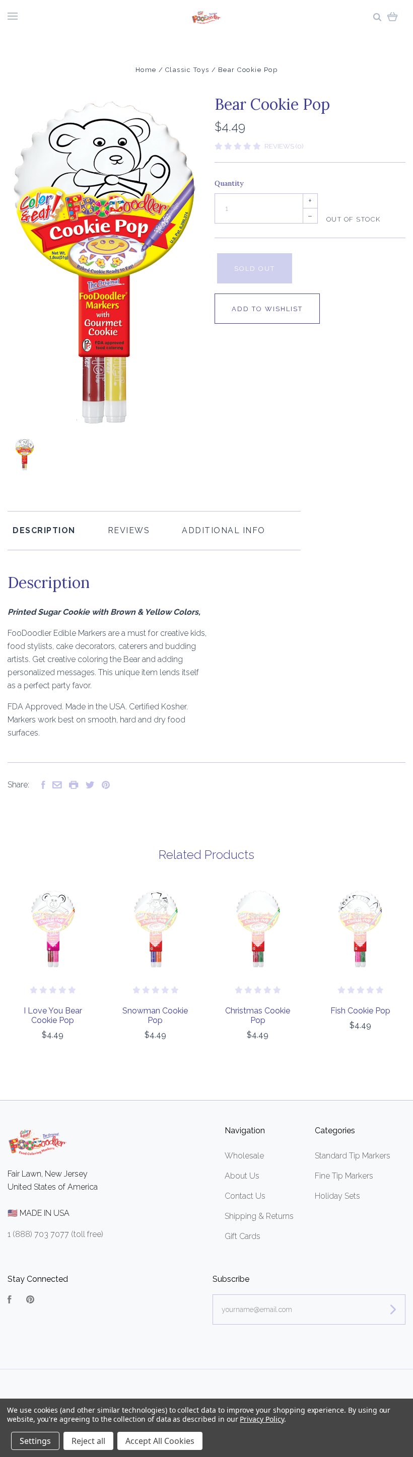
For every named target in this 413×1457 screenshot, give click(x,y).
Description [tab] (44, 530)
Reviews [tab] (129, 530)
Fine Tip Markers (344, 1176)
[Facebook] (10, 1300)
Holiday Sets (337, 1196)
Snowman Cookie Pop (155, 1015)
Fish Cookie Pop (360, 1010)
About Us (242, 1176)
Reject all (88, 1440)
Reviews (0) (283, 146)
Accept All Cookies (159, 1440)
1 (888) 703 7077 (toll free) (55, 1234)
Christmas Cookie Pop (257, 1015)
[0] (392, 16)
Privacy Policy (262, 1419)
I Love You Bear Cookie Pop (53, 1015)
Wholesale (244, 1155)
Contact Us (245, 1196)
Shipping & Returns (259, 1216)
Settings (35, 1440)
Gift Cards (242, 1236)
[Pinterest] (30, 1300)
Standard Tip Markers (352, 1155)
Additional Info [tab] (223, 530)
